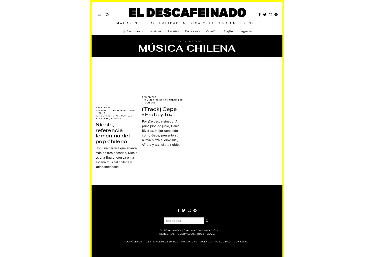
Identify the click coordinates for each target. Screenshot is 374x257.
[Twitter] (264, 14)
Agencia (246, 31)
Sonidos (116, 118)
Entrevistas (192, 31)
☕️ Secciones (131, 31)
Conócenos (134, 242)
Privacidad (189, 242)
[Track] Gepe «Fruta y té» (159, 112)
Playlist (228, 31)
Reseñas (173, 31)
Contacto (241, 242)
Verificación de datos (162, 242)
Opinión (211, 31)
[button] (207, 220)
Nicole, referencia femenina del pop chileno (112, 133)
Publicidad (223, 242)
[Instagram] (270, 14)
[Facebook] (260, 14)
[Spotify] (276, 14)
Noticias (155, 31)
